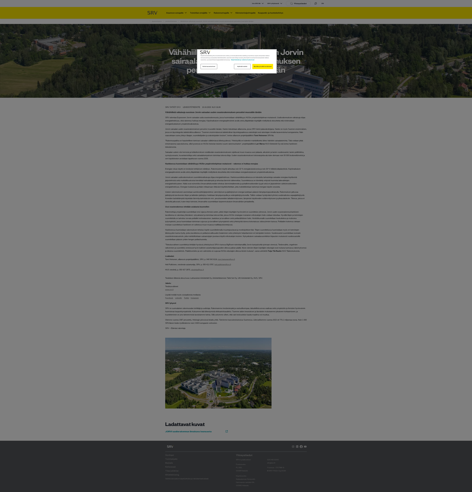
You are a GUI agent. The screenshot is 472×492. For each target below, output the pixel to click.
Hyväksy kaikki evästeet (263, 66)
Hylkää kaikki (242, 66)
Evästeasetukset (209, 66)
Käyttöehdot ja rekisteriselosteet (242, 59)
